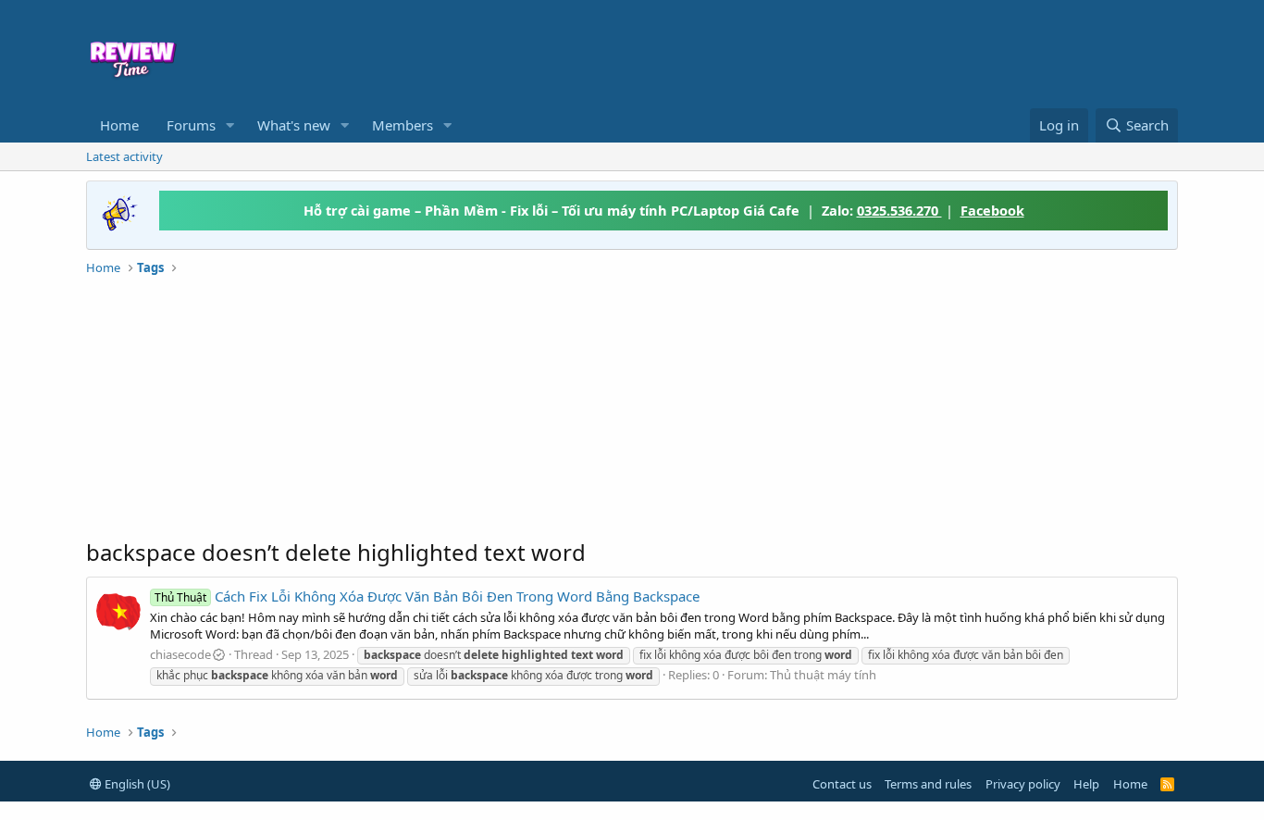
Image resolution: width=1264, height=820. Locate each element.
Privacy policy (1022, 784)
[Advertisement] (782, 52)
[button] (230, 125)
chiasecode (180, 654)
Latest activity (124, 156)
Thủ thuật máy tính (823, 674)
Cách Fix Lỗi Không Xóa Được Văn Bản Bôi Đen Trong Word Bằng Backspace (427, 596)
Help (1086, 784)
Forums (191, 125)
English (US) (136, 784)
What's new (293, 125)
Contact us (842, 784)
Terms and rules (928, 784)
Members (402, 125)
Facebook (992, 210)
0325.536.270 (899, 210)
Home (119, 125)
